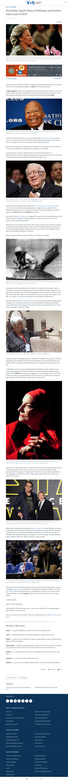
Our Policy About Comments (43, 724)
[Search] (55, 779)
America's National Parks (13, 756)
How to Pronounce (40, 746)
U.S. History (38, 765)
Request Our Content (12, 724)
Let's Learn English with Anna (14, 743)
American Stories (11, 762)
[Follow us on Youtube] (15, 701)
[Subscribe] (30, 701)
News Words (38, 743)
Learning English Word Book (43, 721)
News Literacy (39, 740)
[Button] (59, 22)
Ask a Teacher (10, 771)
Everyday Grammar (40, 756)
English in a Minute (11, 734)
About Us (8, 711)
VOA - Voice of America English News (41, 69)
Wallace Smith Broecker (26, 301)
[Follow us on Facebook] (7, 701)
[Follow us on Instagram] (19, 701)
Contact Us (9, 715)
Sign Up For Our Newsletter (42, 711)
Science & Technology (41, 762)
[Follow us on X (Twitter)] (11, 701)
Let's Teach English (40, 737)
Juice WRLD (9, 591)
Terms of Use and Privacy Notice (15, 718)
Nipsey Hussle (17, 589)
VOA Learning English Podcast (43, 771)
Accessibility (9, 721)
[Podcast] (26, 701)
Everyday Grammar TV (12, 740)
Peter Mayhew (38, 528)
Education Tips (10, 774)
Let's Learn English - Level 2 (43, 734)
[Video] (26, 779)
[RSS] (22, 701)
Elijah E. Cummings (48, 138)
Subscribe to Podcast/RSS (42, 715)
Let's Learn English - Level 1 (14, 746)
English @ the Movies (12, 737)
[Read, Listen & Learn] (12, 779)
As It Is (8, 768)
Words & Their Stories (41, 768)
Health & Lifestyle (40, 759)
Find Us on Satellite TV (41, 718)
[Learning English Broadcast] (41, 779)
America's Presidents (12, 759)
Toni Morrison (23, 216)
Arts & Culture (11, 7)
